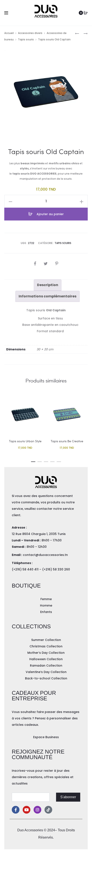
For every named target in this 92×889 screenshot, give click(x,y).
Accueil (9, 33)
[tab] (47, 285)
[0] (85, 13)
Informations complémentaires (47, 296)
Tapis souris (26, 39)
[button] (33, 461)
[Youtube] (26, 810)
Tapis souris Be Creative (67, 441)
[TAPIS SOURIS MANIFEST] (77, 33)
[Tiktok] (48, 810)
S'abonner (68, 797)
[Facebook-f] (15, 810)
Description (47, 284)
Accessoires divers (30, 33)
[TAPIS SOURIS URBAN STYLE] (83, 33)
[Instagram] (37, 810)
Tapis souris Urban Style (25, 441)
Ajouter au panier (50, 214)
